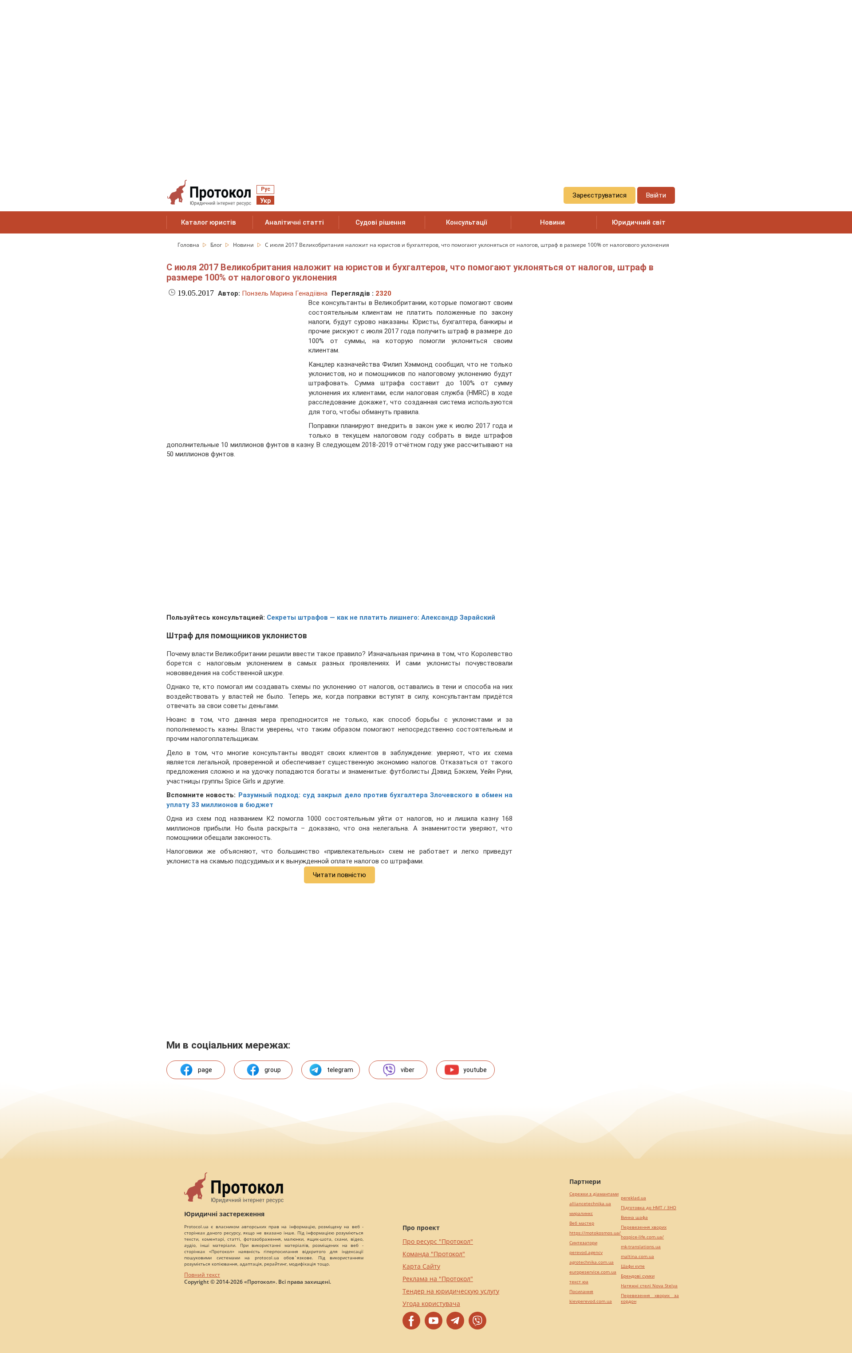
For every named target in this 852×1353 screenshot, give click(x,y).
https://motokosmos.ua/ (595, 1233)
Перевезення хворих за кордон (650, 1298)
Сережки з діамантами (594, 1194)
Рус (265, 189)
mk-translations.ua (641, 1247)
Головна (189, 245)
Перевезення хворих (644, 1227)
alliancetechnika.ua (590, 1204)
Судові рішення (380, 222)
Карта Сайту (421, 1266)
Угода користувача (431, 1303)
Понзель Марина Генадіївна (284, 293)
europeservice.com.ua (592, 1272)
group (272, 1069)
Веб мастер (581, 1223)
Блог (216, 245)
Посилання (581, 1291)
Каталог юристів (208, 222)
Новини (552, 222)
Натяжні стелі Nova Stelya (649, 1286)
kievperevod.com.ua (590, 1301)
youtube (475, 1069)
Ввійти (656, 195)
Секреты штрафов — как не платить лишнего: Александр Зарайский (381, 617)
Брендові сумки (638, 1276)
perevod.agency (586, 1252)
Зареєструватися (599, 195)
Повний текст (202, 1274)
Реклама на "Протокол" (437, 1278)
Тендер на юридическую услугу (450, 1291)
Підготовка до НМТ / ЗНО (648, 1208)
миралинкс (581, 1213)
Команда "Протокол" (433, 1254)
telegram (340, 1069)
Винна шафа (634, 1217)
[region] (426, 80)
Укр (265, 200)
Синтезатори (583, 1243)
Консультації (466, 222)
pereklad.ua (633, 1198)
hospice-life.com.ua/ (642, 1237)
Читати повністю (339, 875)
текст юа (578, 1282)
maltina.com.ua (637, 1256)
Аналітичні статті (294, 222)
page (205, 1069)
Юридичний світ (639, 222)
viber (407, 1069)
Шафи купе (633, 1266)
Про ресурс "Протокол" (437, 1241)
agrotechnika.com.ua (591, 1262)
